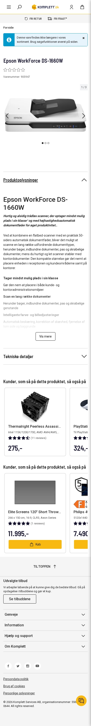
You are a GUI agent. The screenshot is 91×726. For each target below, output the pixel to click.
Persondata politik (15, 679)
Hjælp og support (19, 636)
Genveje (11, 614)
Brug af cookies (14, 686)
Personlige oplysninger (19, 693)
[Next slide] (84, 116)
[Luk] (83, 37)
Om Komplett (15, 646)
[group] (45, 115)
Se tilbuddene (19, 599)
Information (14, 625)
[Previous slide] (7, 116)
